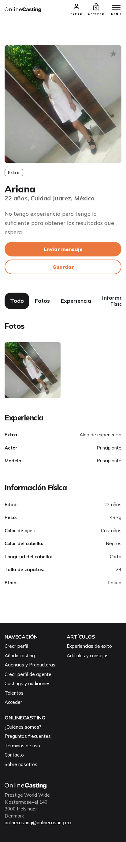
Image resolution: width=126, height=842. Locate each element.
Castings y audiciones (27, 683)
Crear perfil (16, 646)
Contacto (14, 755)
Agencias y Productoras (30, 665)
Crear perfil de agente (28, 674)
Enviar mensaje (63, 249)
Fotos (42, 300)
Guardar (63, 267)
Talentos (14, 693)
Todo (17, 300)
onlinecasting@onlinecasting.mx (38, 822)
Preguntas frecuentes (28, 736)
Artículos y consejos (88, 655)
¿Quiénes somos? (23, 727)
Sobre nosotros (21, 764)
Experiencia (76, 300)
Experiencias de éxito (89, 646)
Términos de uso (22, 746)
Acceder (13, 702)
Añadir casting (20, 655)
